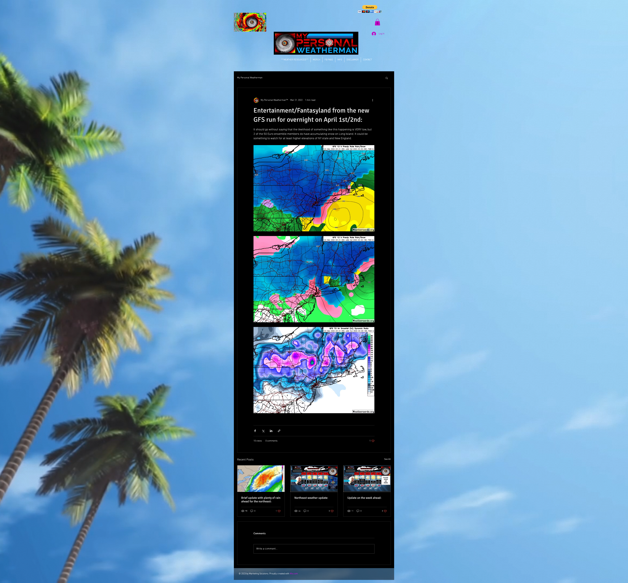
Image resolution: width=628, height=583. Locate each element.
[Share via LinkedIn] (271, 430)
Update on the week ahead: (364, 498)
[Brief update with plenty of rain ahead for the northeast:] (261, 478)
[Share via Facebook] (255, 430)
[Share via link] (279, 430)
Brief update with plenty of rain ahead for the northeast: (260, 499)
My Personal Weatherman (249, 77)
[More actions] (373, 100)
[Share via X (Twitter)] (263, 430)
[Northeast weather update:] (314, 478)
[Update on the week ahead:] (367, 478)
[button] (370, 9)
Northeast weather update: (311, 498)
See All (387, 459)
